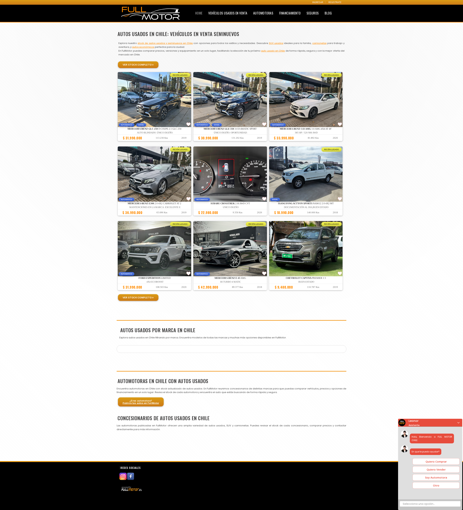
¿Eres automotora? (141, 401)
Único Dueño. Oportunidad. (230, 132)
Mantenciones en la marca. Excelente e (154, 207)
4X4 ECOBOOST (154, 282)
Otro (436, 485)
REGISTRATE (334, 2)
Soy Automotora (436, 477)
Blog (328, 13)
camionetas (319, 43)
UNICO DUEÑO (231, 207)
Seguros (313, 13)
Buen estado (306, 282)
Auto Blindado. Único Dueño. (155, 132)
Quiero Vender (436, 469)
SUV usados (276, 43)
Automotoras (263, 13)
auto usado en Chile (273, 51)
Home (199, 13)
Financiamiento (290, 13)
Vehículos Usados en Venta (227, 13)
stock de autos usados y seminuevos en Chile (165, 43)
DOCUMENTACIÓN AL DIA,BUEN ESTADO (306, 207)
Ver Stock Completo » (138, 64)
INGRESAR (317, 2)
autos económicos (143, 47)
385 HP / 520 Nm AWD (306, 132)
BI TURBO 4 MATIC (230, 282)
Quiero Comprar (436, 461)
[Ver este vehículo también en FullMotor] (132, 488)
